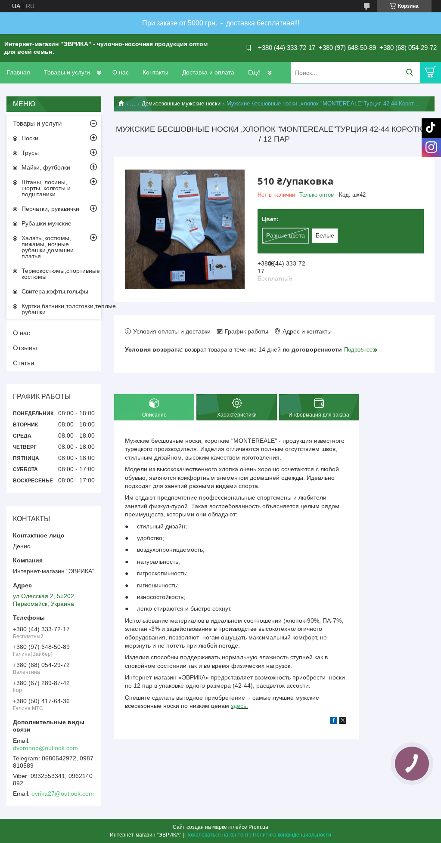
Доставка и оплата (208, 72)
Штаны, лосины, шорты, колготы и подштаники (46, 188)
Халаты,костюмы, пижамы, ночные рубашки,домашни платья (48, 247)
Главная (18, 72)
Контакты (155, 72)
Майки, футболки (46, 167)
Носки (30, 138)
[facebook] (333, 721)
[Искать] (409, 72)
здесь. (239, 705)
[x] (342, 721)
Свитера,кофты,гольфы (55, 291)
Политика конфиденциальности (292, 835)
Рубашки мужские (46, 223)
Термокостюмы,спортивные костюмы (61, 273)
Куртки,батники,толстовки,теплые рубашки (61, 309)
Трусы (30, 152)
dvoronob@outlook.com (45, 747)
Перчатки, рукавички (50, 208)
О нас (120, 72)
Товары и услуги (67, 72)
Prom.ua (258, 827)
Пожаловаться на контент (217, 835)
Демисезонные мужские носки (181, 103)
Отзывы (25, 348)
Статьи (23, 363)
